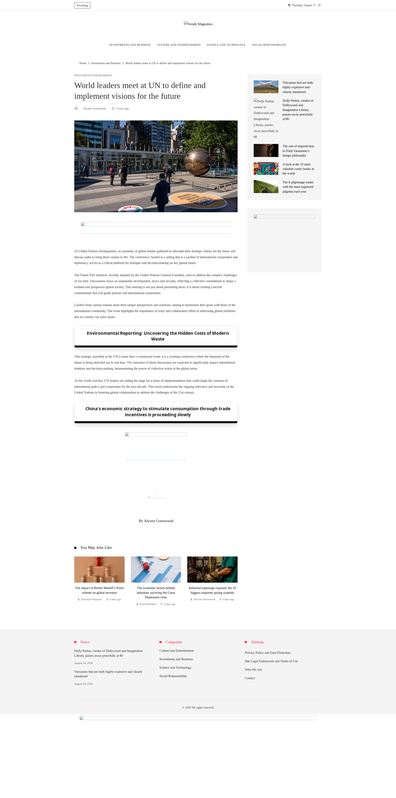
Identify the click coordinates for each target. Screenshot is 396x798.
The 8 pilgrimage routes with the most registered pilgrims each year (298, 186)
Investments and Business (93, 75)
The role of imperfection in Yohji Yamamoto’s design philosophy (298, 150)
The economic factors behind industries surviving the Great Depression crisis (156, 592)
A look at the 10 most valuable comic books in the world (298, 169)
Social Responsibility (173, 676)
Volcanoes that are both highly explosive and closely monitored (298, 87)
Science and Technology (175, 667)
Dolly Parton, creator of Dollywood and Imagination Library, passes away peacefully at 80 (298, 110)
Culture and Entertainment (176, 650)
